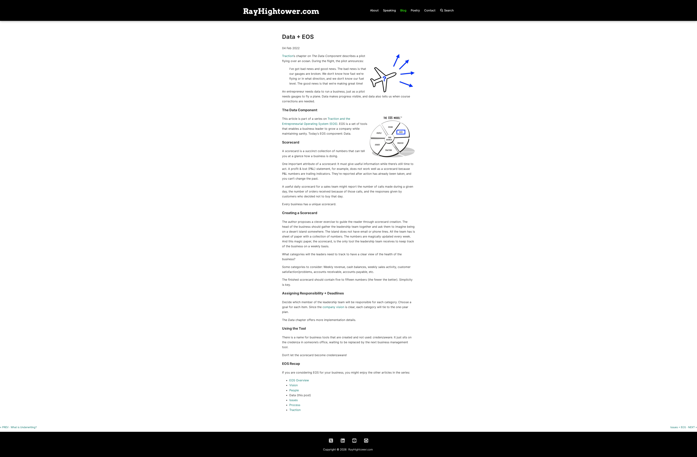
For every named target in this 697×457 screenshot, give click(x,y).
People (294, 390)
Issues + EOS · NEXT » (683, 427)
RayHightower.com (360, 449)
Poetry (415, 10)
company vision (333, 307)
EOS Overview (299, 380)
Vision (293, 385)
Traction (287, 56)
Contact (429, 10)
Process (294, 405)
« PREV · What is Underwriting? (18, 427)
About (374, 10)
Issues (293, 400)
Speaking (389, 10)
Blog (403, 10)
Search (448, 10)
